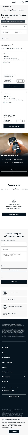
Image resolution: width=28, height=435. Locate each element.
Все (5, 10)
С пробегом (12, 10)
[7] (26, 2)
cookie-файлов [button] (12, 424)
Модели (4, 353)
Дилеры (4, 367)
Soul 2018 (6, 56)
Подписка (21, 10)
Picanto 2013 (7, 96)
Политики (9, 427)
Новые (7, 189)
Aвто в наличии (7, 362)
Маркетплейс (6, 357)
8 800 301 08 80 (8, 390)
